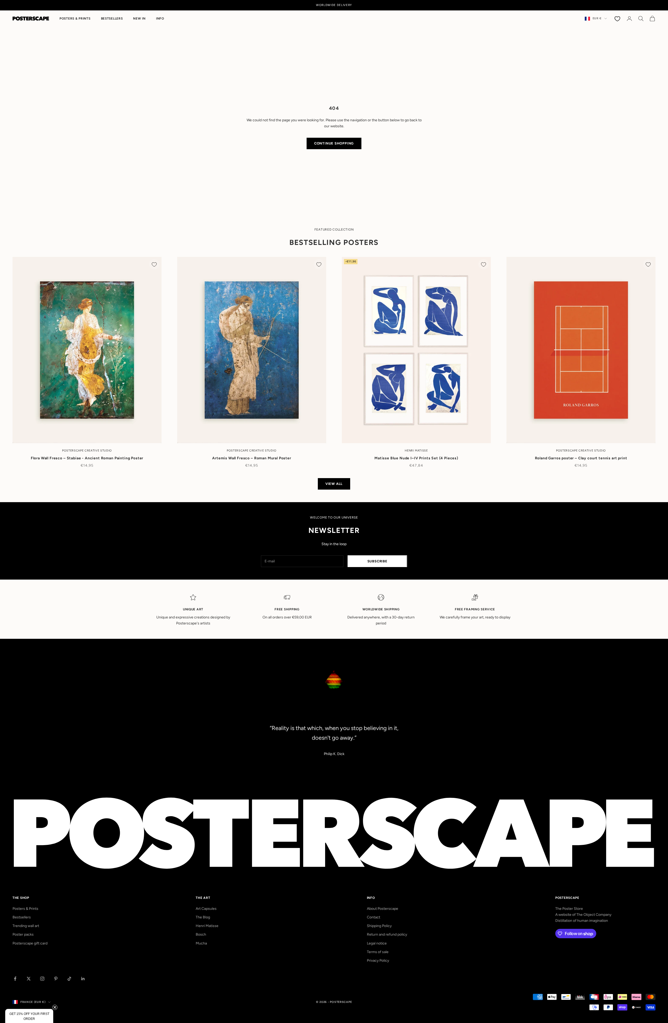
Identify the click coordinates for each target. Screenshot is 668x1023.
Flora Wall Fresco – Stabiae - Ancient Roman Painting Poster (87, 458)
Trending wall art (26, 926)
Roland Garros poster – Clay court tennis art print (581, 458)
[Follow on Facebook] (15, 978)
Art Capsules (206, 908)
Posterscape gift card (30, 943)
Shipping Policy (379, 926)
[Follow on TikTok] (69, 978)
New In (139, 18)
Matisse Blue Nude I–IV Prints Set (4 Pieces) (416, 458)
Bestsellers (112, 18)
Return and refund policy (387, 934)
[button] (29, 1016)
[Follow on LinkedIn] (83, 978)
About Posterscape (382, 908)
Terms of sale (378, 952)
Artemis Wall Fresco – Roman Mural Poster (251, 458)
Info (160, 18)
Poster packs (23, 934)
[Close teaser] (54, 1007)
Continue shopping (334, 143)
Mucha (201, 943)
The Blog (203, 917)
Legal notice (377, 943)
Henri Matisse (207, 926)
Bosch (201, 934)
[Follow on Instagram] (42, 978)
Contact (373, 917)
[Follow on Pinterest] (55, 978)
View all (334, 484)
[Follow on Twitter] (28, 978)
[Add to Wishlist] (154, 264)
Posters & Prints (75, 18)
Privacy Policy (378, 960)
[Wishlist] (618, 18)
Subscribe (377, 561)
